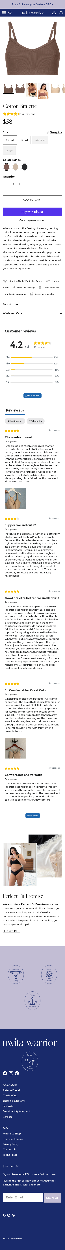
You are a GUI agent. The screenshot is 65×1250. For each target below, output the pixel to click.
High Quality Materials (14, 294)
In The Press (10, 1154)
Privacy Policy (11, 1144)
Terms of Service (13, 1139)
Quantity (9, 176)
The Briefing (10, 1095)
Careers (7, 1116)
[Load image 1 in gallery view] (32, 49)
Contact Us (9, 1149)
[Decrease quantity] (6, 184)
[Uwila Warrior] (32, 12)
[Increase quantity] (20, 184)
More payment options (32, 220)
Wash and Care (12, 313)
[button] (32, 357)
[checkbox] (36, 421)
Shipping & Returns (14, 1100)
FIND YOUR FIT (11, 931)
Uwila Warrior (16, 1238)
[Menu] (4, 13)
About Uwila (10, 1084)
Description (10, 304)
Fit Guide (37, 281)
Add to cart (32, 199)
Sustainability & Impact (16, 1111)
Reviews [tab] (15, 410)
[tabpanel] (32, 620)
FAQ (5, 1128)
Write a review (32, 395)
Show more (32, 815)
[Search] (12, 13)
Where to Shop (12, 1133)
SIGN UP (52, 1198)
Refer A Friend (11, 1090)
